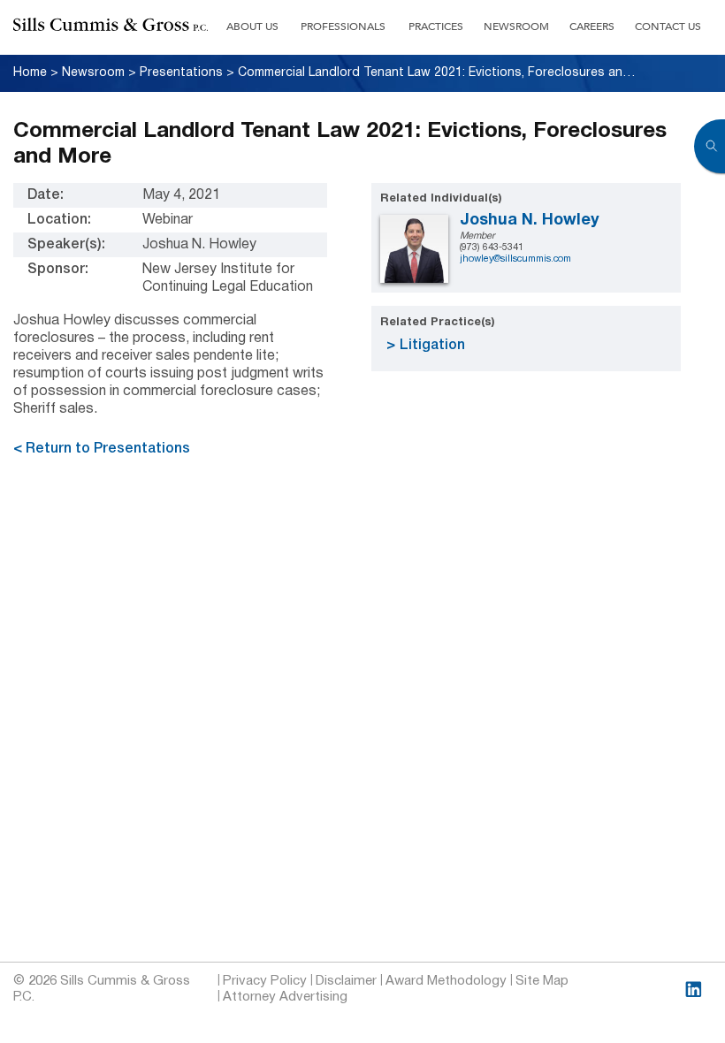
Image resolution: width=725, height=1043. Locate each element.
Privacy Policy (265, 981)
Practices (435, 26)
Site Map (542, 981)
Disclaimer (346, 981)
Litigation (432, 345)
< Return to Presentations (101, 449)
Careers (591, 26)
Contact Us (668, 26)
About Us (252, 26)
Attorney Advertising (285, 997)
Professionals (343, 26)
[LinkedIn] (693, 989)
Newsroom (516, 26)
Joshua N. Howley (529, 220)
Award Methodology (446, 981)
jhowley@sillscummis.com (515, 259)
